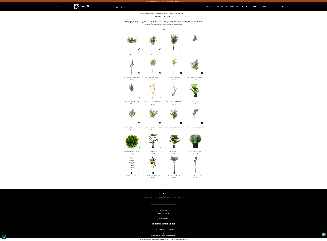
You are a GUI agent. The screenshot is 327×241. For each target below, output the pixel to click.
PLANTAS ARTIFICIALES (233, 6)
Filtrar (163, 29)
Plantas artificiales (159, 13)
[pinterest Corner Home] (172, 193)
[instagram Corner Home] (155, 193)
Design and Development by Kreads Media (163, 229)
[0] (121, 7)
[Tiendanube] (163, 233)
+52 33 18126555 (163, 210)
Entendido (185, 239)
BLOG (283, 6)
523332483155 (163, 208)
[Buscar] (57, 6)
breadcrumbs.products (168, 13)
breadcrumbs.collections (150, 13)
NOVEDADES (264, 6)
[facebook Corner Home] (159, 193)
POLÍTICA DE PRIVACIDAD (150, 197)
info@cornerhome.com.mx (164, 213)
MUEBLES (255, 6)
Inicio (142, 13)
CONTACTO (274, 6)
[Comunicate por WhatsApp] (324, 234)
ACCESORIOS (209, 6)
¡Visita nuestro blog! (163, 218)
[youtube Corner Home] (163, 193)
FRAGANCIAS (246, 6)
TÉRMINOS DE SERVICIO (165, 197)
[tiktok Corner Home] (167, 193)
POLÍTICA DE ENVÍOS (178, 197)
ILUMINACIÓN (220, 6)
